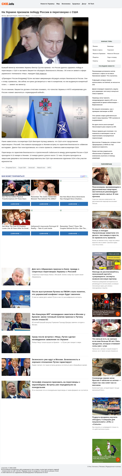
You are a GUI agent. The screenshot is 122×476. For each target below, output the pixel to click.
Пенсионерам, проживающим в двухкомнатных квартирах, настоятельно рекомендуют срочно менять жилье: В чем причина (106, 191)
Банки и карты (97, 50)
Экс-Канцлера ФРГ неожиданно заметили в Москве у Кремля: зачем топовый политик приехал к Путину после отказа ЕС (58, 317)
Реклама (102, 466)
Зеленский (31, 167)
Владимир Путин (11, 167)
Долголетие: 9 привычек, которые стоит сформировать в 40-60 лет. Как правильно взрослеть (106, 144)
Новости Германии (99, 53)
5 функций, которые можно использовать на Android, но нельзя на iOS (106, 82)
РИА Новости (41, 74)
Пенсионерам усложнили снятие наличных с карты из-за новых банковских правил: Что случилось (104, 73)
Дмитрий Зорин (12, 15)
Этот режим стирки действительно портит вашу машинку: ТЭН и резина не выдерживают (106, 118)
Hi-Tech (91, 4)
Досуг (84, 4)
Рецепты (96, 57)
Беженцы (110, 46)
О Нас (89, 466)
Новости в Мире (23, 15)
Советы (95, 61)
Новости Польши (113, 53)
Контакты (95, 466)
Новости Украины (48, 4)
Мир (58, 4)
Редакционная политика (113, 466)
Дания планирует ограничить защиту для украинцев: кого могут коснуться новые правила (105, 91)
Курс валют (111, 61)
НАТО (49, 167)
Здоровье (76, 4)
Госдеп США (22, 167)
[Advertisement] (45, 251)
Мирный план (41, 167)
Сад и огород (111, 57)
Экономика (66, 4)
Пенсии (95, 46)
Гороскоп (110, 50)
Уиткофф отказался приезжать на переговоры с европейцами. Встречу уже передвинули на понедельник (56, 384)
